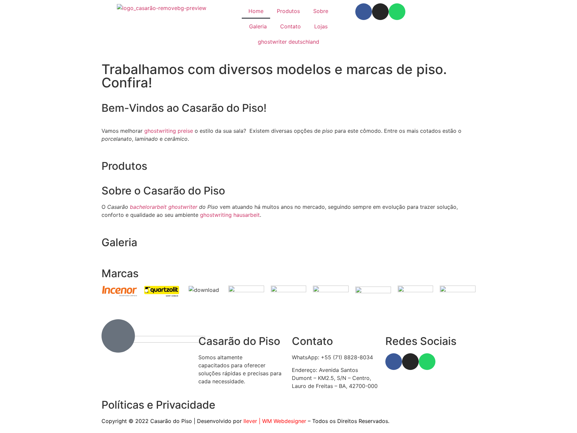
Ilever (250, 421)
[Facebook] (363, 11)
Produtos (288, 11)
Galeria (258, 26)
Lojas (321, 26)
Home (255, 11)
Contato (290, 26)
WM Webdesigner (284, 421)
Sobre (320, 11)
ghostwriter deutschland (288, 41)
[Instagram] (380, 11)
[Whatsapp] (397, 11)
